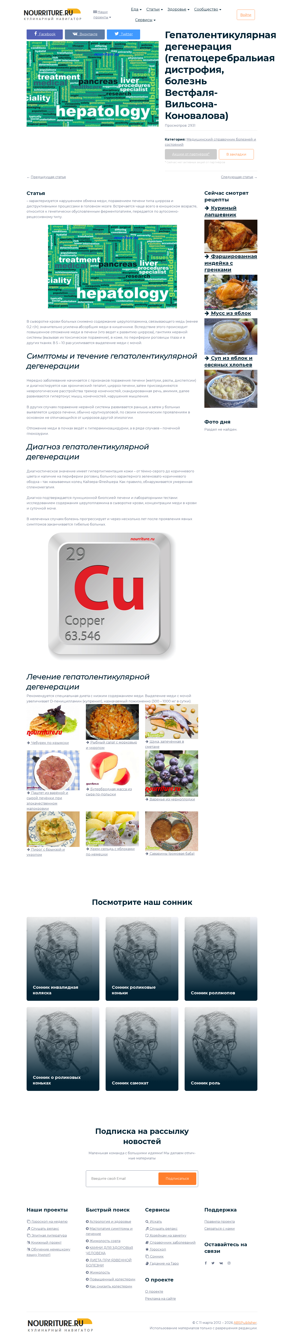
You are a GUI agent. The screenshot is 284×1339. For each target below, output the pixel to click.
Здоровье (177, 9)
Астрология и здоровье (110, 1222)
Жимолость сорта (105, 1241)
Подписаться (177, 1179)
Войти (245, 15)
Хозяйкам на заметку (167, 1235)
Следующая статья (237, 177)
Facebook (46, 34)
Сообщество (206, 9)
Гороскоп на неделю (49, 1222)
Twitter (126, 34)
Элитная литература (49, 1235)
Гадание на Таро (164, 1263)
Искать (155, 1222)
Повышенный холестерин (112, 1279)
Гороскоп (157, 1249)
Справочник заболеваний (172, 1243)
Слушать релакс (44, 1229)
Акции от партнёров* (191, 154)
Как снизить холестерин (111, 1286)
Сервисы (143, 20)
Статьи (153, 9)
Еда (134, 9)
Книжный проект (46, 1243)
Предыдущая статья (48, 177)
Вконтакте (88, 34)
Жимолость (100, 1272)
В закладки (236, 154)
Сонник (156, 1256)
